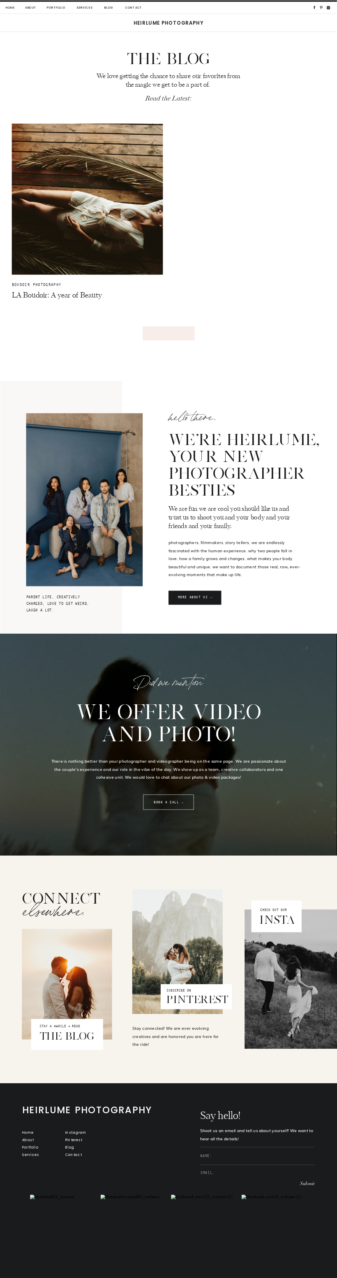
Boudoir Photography (37, 284)
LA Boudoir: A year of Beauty (57, 295)
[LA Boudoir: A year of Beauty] (87, 199)
